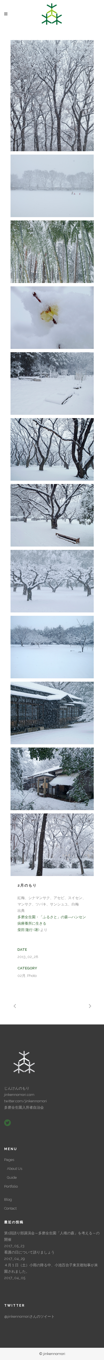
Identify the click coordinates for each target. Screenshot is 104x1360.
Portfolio (11, 1186)
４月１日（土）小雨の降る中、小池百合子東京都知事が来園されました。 (51, 1268)
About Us (14, 1169)
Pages (9, 1160)
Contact (10, 1208)
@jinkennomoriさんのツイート (29, 1316)
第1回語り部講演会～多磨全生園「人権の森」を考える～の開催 (52, 1236)
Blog (8, 1199)
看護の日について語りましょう (29, 1252)
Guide (12, 1177)
